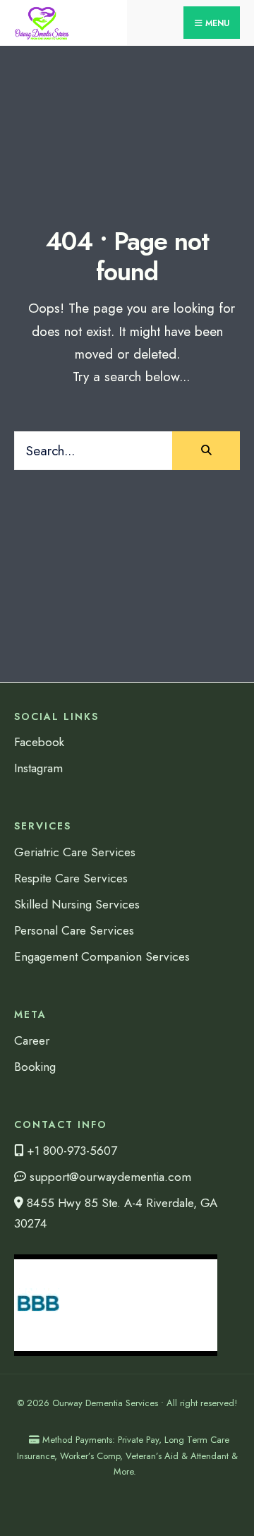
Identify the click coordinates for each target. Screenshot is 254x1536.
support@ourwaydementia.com (108, 1176)
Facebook (39, 741)
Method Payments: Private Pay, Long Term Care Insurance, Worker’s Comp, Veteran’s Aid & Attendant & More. (127, 1455)
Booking (35, 1066)
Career (31, 1040)
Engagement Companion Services (102, 956)
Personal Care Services (74, 930)
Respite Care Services (71, 878)
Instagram (38, 768)
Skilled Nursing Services (77, 904)
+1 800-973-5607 (70, 1150)
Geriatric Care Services (74, 852)
